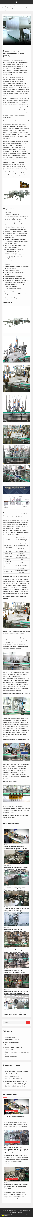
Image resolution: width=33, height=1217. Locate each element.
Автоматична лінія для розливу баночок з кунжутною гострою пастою (15, 890)
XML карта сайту (23, 1214)
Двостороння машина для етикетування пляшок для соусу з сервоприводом (16, 1150)
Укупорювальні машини (12, 1039)
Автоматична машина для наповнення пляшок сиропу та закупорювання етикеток (15, 1014)
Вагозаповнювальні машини (13, 1045)
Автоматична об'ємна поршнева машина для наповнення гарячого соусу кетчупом (16, 952)
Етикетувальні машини (12, 1042)
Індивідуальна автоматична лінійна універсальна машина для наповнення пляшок (16, 911)
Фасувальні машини (20, 58)
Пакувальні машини (11, 1056)
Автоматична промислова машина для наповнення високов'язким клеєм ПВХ (16, 869)
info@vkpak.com (22, 1081)
